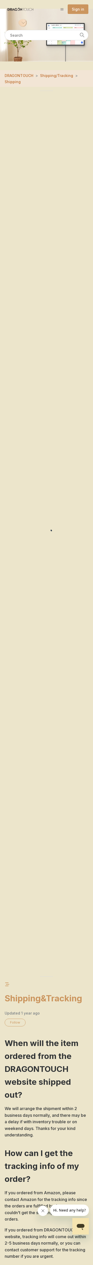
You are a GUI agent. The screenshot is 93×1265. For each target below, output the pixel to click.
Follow (15, 1022)
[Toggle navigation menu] (62, 9)
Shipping (13, 82)
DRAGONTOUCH (19, 75)
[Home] (20, 9)
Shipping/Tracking (56, 75)
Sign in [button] (78, 9)
